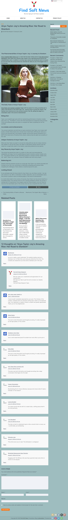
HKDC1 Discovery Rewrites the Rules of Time (41, 220)
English (55, 1)
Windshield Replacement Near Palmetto (18, 453)
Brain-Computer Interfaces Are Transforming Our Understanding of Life (58, 42)
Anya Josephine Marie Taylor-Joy (9, 56)
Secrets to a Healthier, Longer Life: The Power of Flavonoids (8, 222)
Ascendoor (41, 518)
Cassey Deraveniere (13, 384)
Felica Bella (11, 349)
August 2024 (53, 95)
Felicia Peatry (11, 315)
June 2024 (52, 99)
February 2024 (53, 109)
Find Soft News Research (7, 31)
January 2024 (53, 111)
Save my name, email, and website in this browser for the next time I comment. (23, 505)
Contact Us (39, 18)
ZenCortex (52, 77)
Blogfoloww (11, 252)
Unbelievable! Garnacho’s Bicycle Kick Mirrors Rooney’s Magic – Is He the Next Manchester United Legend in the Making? (24, 217)
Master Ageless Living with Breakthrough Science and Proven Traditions (57, 33)
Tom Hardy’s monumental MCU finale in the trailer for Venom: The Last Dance (58, 67)
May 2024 (52, 102)
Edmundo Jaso (12, 437)
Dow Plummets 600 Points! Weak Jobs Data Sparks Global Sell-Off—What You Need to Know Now (58, 51)
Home (8, 18)
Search (52, 24)
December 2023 (53, 114)
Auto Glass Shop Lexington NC (16, 366)
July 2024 (52, 97)
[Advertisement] (24, 42)
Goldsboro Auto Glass (13, 333)
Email (27, 492)
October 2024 (53, 92)
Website (3, 498)
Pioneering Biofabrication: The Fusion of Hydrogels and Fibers (56, 79)
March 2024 (53, 106)
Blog (2, 23)
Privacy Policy (57, 18)
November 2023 (53, 116)
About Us (22, 18)
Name (3, 492)
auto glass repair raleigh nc (15, 294)
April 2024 (52, 104)
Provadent (52, 57)
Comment (4, 474)
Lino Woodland (12, 419)
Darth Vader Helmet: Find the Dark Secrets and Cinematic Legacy (58, 73)
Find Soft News (34, 10)
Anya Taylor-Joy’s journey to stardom (10, 108)
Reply (4, 263)
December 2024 (53, 90)
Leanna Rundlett (12, 402)
